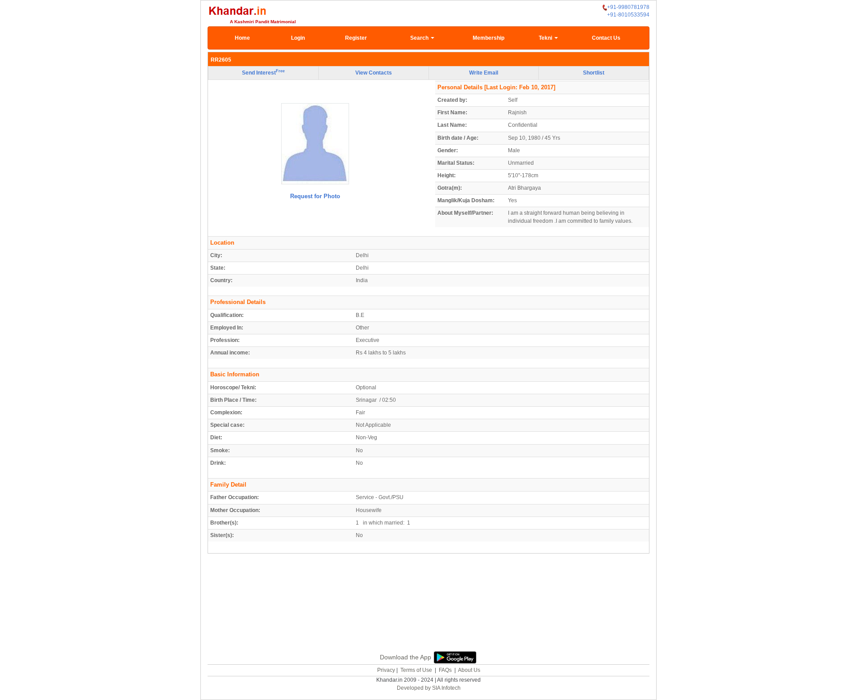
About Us (469, 670)
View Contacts (373, 73)
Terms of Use (416, 670)
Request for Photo (315, 196)
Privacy (386, 670)
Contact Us (606, 38)
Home (242, 38)
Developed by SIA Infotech (429, 688)
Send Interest (263, 72)
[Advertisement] (428, 612)
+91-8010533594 (628, 15)
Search (420, 38)
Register (356, 38)
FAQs (445, 670)
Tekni (546, 38)
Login (298, 38)
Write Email (483, 73)
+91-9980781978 (628, 7)
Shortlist (593, 73)
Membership (488, 38)
